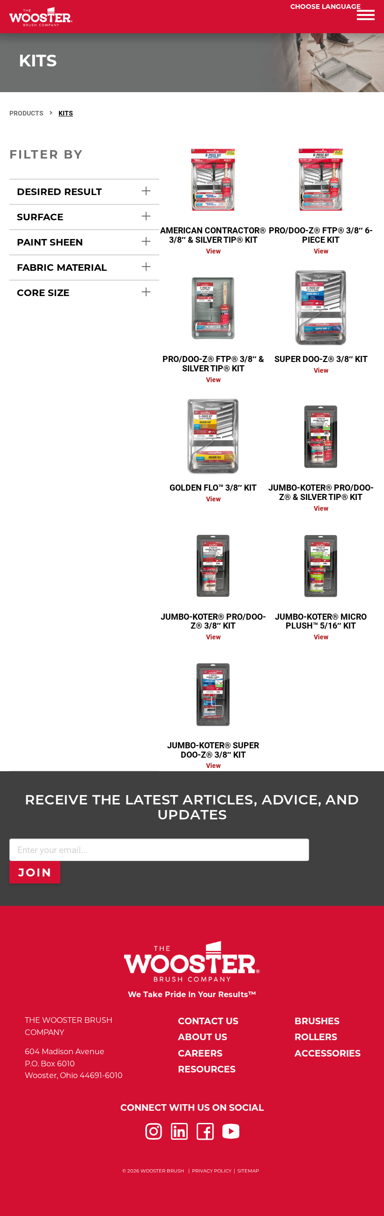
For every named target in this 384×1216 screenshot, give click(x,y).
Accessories (328, 1053)
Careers (200, 1053)
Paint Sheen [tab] (50, 242)
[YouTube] (230, 1137)
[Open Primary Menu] (288, 16)
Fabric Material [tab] (62, 267)
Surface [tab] (40, 217)
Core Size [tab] (43, 292)
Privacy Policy (211, 1171)
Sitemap (248, 1171)
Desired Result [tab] (59, 191)
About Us (202, 1037)
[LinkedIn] (179, 1137)
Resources (207, 1069)
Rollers (316, 1037)
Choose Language (325, 6)
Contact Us (208, 1021)
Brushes (317, 1021)
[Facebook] (205, 1137)
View (213, 250)
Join (35, 872)
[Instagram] (153, 1137)
